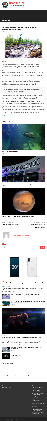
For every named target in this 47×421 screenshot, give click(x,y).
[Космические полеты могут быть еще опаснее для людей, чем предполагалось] (6, 351)
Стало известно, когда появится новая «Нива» (13, 372)
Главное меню (7, 20)
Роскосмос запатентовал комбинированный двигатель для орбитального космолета (23, 184)
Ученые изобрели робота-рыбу (10, 151)
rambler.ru (4, 115)
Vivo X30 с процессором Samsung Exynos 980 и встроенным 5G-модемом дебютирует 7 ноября (26, 295)
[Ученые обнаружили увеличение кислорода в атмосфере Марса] (23, 214)
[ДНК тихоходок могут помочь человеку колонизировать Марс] (23, 334)
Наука (3, 25)
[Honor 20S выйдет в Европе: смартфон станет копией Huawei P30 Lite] (23, 280)
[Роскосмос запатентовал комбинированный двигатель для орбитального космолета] (23, 182)
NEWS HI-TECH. (17, 3)
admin (9, 31)
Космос (3, 335)
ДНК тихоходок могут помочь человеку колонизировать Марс (21, 337)
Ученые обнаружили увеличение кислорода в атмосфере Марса (18, 216)
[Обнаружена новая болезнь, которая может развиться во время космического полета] (6, 358)
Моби (3, 281)
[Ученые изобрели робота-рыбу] (23, 150)
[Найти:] (23, 247)
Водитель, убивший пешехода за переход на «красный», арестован (18, 375)
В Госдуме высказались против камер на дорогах (14, 370)
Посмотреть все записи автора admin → (20, 235)
